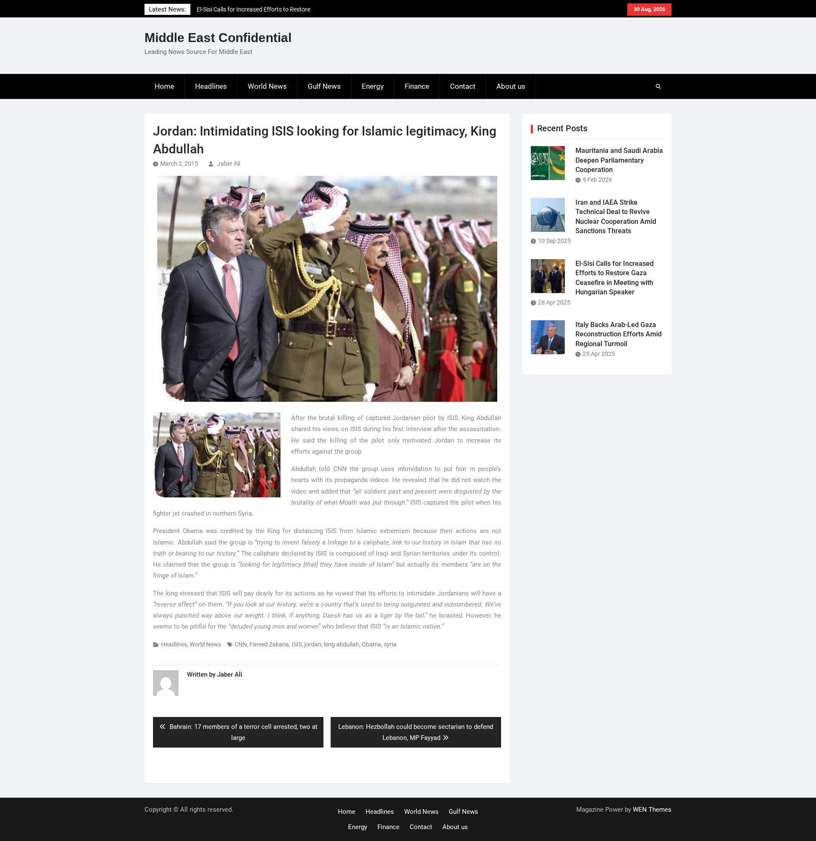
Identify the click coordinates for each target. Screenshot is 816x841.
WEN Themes (652, 809)
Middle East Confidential (218, 38)
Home (164, 86)
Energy (373, 86)
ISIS (297, 644)
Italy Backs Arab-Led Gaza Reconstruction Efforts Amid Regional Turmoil (618, 334)
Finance (417, 86)
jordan (312, 644)
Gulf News (324, 86)
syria (390, 644)
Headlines (211, 86)
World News (267, 86)
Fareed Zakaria (269, 644)
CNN (241, 644)
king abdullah (341, 644)
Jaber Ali (228, 163)
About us (510, 86)
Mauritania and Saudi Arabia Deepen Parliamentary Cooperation (619, 160)
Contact (463, 86)
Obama (371, 644)
